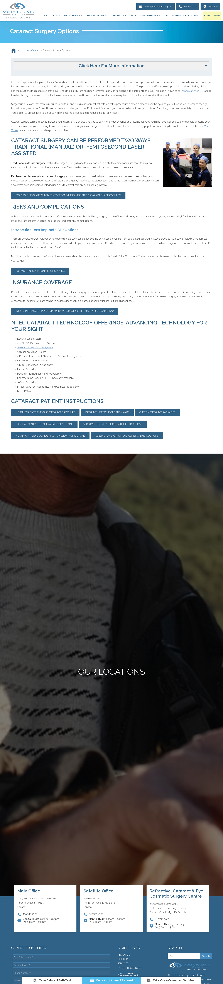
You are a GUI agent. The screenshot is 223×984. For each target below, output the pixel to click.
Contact (196, 15)
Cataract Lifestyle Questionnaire (107, 412)
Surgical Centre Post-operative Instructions (112, 424)
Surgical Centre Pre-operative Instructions (44, 424)
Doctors (61, 15)
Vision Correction (122, 15)
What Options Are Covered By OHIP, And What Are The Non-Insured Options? (65, 311)
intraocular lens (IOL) (192, 90)
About (48, 15)
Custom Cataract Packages (157, 412)
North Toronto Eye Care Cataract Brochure (45, 412)
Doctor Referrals (175, 15)
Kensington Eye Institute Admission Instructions (126, 435)
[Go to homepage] (18, 11)
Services (77, 15)
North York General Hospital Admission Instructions (50, 435)
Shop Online (213, 15)
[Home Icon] (13, 50)
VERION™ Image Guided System (35, 347)
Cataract (35, 50)
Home (25, 50)
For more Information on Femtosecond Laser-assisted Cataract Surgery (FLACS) (68, 195)
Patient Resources (149, 15)
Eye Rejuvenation (97, 15)
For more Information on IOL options (40, 271)
